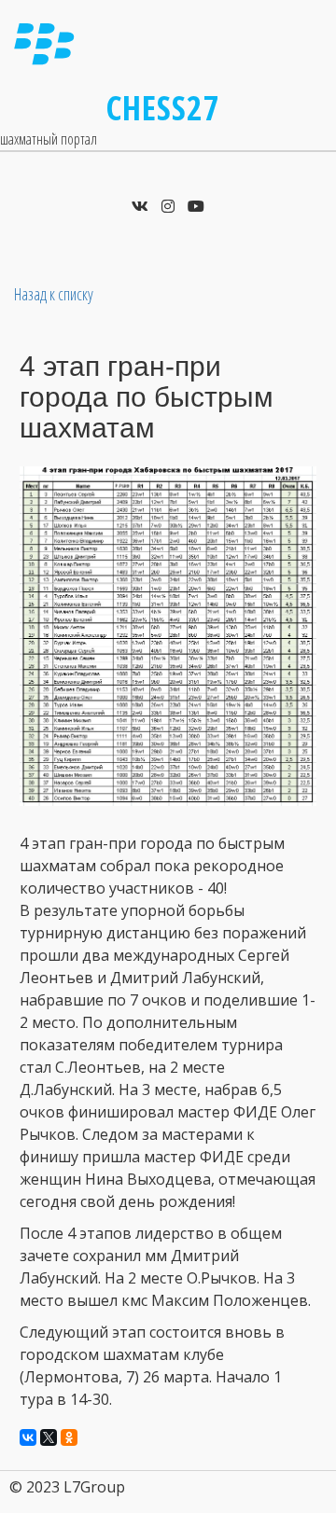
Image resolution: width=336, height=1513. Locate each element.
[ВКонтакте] (28, 1437)
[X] (48, 1437)
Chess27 (163, 108)
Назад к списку (53, 294)
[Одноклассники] (69, 1437)
